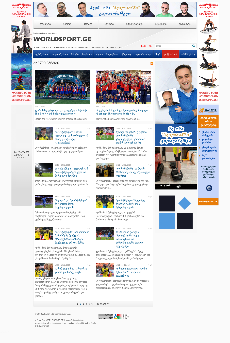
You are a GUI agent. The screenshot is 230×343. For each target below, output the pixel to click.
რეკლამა (84, 47)
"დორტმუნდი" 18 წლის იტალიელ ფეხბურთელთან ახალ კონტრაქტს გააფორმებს (71, 137)
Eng (143, 46)
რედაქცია (96, 47)
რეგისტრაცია (58, 47)
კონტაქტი (72, 47)
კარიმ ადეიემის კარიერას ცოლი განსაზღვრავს (71, 270)
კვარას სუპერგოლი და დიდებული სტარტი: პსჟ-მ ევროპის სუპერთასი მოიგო (61, 112)
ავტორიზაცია (42, 47)
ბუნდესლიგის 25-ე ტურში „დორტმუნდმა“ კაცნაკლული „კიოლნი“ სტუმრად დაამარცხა (131, 137)
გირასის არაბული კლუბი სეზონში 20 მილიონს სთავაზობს (131, 272)
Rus (150, 46)
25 (148, 106)
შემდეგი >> (103, 304)
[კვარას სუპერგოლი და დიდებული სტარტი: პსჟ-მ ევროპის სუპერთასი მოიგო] (63, 87)
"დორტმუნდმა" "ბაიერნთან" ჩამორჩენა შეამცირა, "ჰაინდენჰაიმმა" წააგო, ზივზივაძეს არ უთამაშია (72, 237)
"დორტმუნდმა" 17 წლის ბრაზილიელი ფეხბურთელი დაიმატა (133, 172)
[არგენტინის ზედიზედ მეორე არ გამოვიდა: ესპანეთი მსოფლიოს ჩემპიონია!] (124, 87)
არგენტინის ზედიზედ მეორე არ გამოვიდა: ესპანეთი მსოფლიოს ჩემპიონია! (122, 112)
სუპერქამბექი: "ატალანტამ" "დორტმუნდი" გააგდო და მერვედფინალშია (72, 172)
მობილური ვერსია (112, 47)
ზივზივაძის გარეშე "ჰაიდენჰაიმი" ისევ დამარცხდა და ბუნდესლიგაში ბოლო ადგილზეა (129, 239)
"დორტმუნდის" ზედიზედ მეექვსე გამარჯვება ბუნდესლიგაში (130, 204)
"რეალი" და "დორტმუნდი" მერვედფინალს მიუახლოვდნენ (71, 204)
